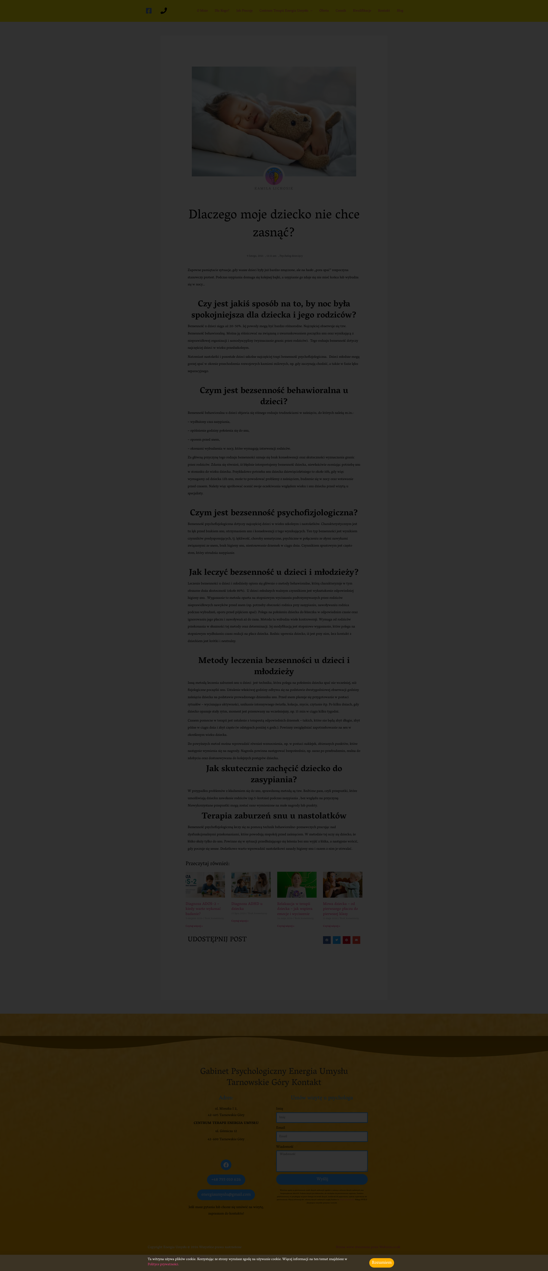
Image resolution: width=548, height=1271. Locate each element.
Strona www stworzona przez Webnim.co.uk (368, 1247)
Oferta (324, 11)
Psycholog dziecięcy (291, 256)
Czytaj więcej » (194, 926)
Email (280, 1128)
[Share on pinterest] (346, 940)
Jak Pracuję (244, 11)
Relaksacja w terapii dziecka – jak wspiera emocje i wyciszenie (295, 909)
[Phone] (164, 10)
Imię (279, 1109)
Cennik (341, 11)
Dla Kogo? (222, 11)
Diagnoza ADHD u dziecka (246, 907)
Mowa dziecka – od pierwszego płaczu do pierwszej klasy (340, 909)
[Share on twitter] (337, 940)
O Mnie (202, 11)
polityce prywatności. (346, 1199)
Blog (400, 11)
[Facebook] (149, 10)
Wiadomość (284, 1147)
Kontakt (384, 11)
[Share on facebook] (327, 940)
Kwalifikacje (362, 11)
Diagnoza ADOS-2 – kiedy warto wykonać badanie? (203, 909)
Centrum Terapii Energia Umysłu (283, 11)
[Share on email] (356, 940)
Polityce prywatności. (164, 1264)
